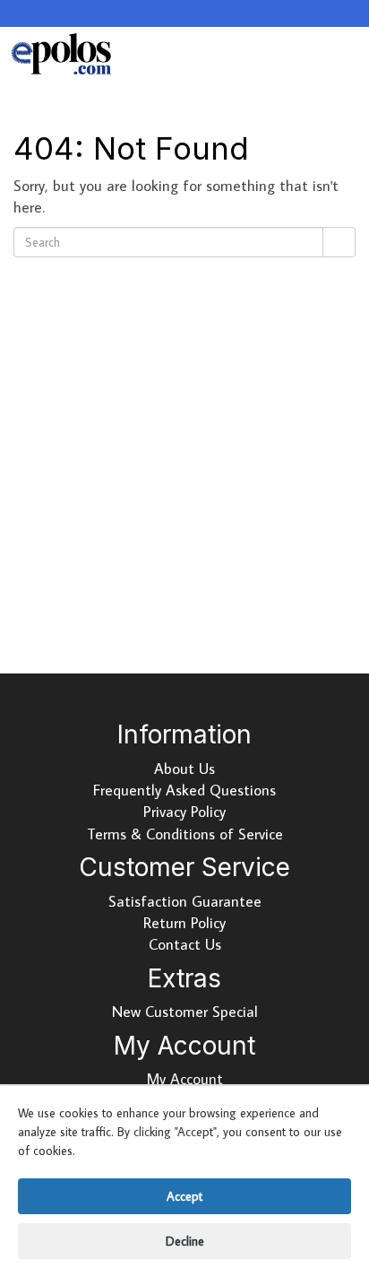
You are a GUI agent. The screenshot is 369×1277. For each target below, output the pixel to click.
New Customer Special (185, 1011)
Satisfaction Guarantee (185, 901)
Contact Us (185, 944)
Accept (184, 1196)
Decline (185, 1241)
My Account (185, 1079)
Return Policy (184, 923)
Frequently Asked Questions (184, 790)
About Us (184, 768)
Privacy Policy (184, 811)
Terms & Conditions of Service (185, 834)
